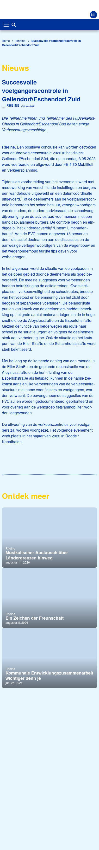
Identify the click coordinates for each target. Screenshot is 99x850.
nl (93, 14)
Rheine (20, 41)
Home (6, 41)
